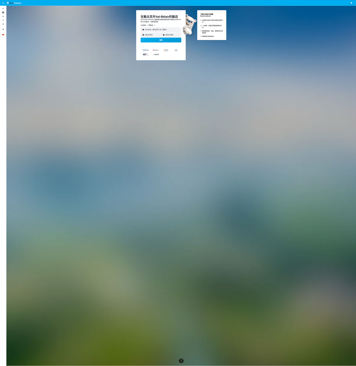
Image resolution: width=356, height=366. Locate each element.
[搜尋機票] (3, 8)
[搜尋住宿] (3, 12)
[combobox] (148, 25)
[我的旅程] (3, 29)
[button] (3, 3)
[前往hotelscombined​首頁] (14, 3)
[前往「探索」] (3, 24)
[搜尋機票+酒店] (3, 20)
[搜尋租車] (3, 16)
